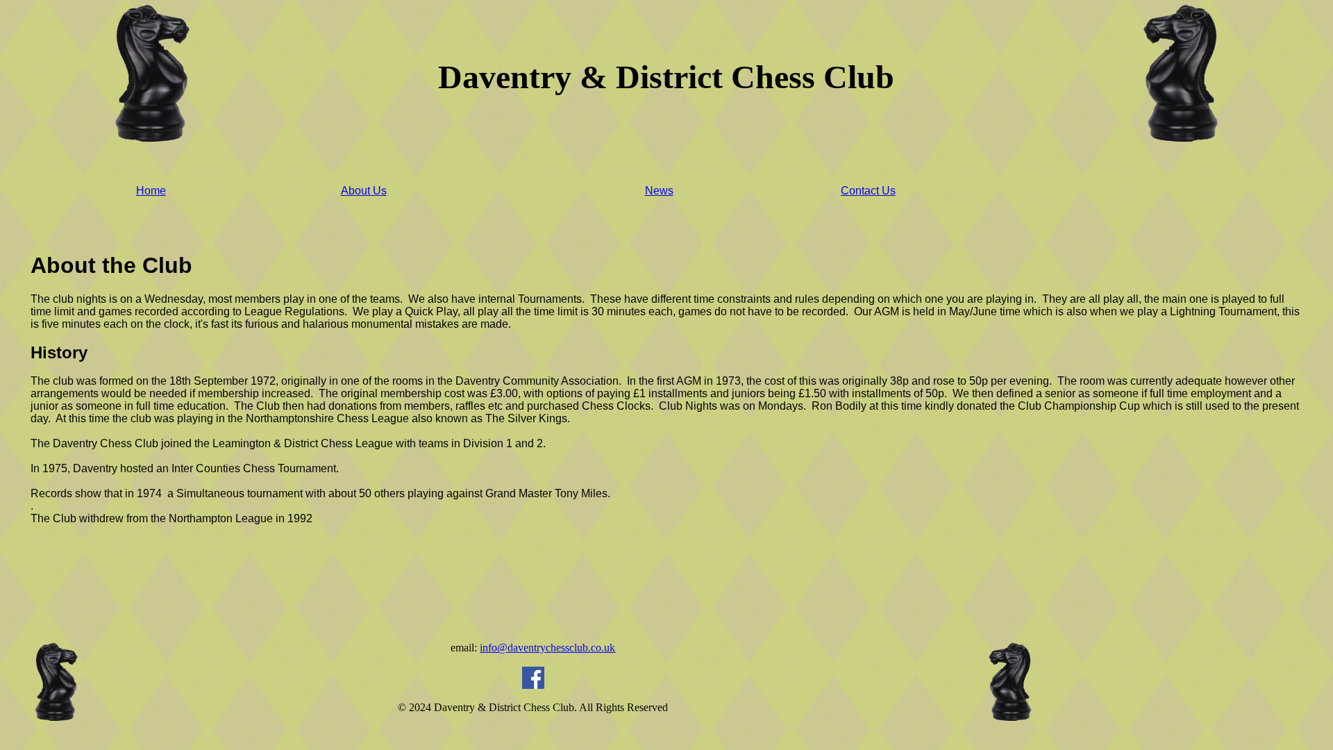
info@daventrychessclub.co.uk (547, 647)
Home (151, 191)
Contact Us (868, 191)
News (659, 191)
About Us (364, 191)
